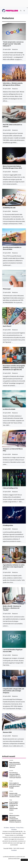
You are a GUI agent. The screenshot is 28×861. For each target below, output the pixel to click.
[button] (20, 11)
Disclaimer (14, 829)
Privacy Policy (19, 827)
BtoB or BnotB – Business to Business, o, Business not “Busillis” (12, 608)
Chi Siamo (6, 827)
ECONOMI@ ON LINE (9, 208)
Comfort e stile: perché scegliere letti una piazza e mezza (15, 795)
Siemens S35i (7, 732)
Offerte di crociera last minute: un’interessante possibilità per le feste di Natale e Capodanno (15, 819)
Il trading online (8, 525)
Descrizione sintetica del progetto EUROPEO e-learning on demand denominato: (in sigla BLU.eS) (14, 367)
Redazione (12, 827)
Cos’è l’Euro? (7, 326)
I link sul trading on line (10, 488)
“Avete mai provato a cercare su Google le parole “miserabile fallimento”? (13, 44)
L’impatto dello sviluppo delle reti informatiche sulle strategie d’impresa (13, 690)
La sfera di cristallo (9, 409)
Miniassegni (7, 289)
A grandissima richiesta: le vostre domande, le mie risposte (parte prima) (13, 567)
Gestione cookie (24, 859)
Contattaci (14, 850)
